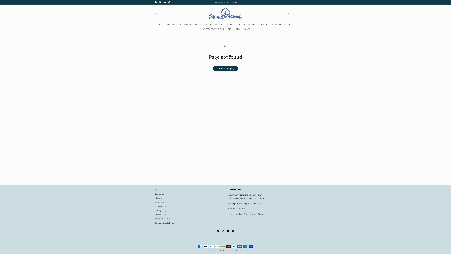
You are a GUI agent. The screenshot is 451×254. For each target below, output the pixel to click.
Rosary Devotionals (221, 251)
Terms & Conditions (163, 219)
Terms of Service (162, 202)
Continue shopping (225, 68)
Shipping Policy (161, 206)
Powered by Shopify (235, 251)
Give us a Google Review (165, 223)
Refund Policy (160, 215)
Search (158, 190)
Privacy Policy (160, 211)
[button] (157, 13)
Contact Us (159, 194)
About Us (159, 198)
